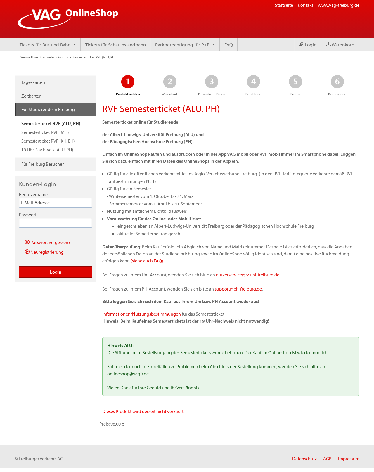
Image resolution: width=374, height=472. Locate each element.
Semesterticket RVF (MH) (45, 132)
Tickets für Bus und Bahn (45, 45)
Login (310, 45)
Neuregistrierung (47, 251)
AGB (327, 458)
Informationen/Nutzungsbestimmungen (141, 314)
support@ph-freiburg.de (238, 289)
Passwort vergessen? (50, 242)
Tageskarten (33, 82)
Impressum (348, 458)
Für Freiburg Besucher (42, 164)
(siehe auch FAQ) (147, 261)
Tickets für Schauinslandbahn (115, 45)
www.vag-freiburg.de (338, 5)
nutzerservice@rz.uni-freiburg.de (247, 275)
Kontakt (305, 5)
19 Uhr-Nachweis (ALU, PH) (47, 150)
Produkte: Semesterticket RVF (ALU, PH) (86, 57)
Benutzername (33, 194)
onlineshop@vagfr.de (128, 373)
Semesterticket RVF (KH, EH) (48, 141)
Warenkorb (342, 45)
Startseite (284, 5)
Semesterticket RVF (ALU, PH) (50, 123)
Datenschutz (304, 458)
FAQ (228, 45)
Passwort (28, 214)
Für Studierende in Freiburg (48, 109)
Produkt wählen (128, 85)
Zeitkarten (31, 96)
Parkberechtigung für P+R (182, 45)
